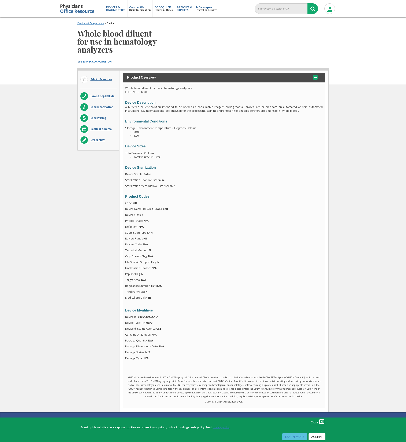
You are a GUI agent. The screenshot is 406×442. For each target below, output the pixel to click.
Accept (317, 437)
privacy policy (221, 427)
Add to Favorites (101, 79)
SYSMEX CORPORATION (96, 61)
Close (315, 422)
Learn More (294, 437)
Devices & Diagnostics (90, 23)
